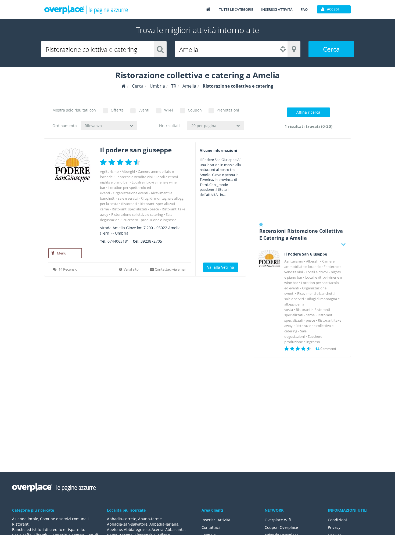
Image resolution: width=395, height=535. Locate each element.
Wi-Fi (168, 110)
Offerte (117, 110)
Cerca (331, 49)
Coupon (195, 110)
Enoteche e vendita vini (134, 176)
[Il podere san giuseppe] (72, 164)
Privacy (334, 527)
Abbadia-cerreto (121, 518)
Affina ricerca (308, 112)
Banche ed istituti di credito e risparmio (48, 529)
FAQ (304, 9)
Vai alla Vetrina (220, 267)
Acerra (157, 529)
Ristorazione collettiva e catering (137, 214)
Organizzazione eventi (130, 193)
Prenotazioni (228, 110)
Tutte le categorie (236, 9)
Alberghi (128, 171)
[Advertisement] (302, 180)
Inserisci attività (277, 9)
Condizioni (337, 519)
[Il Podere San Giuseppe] (269, 258)
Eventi (143, 110)
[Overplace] (124, 86)
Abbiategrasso (137, 529)
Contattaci (211, 527)
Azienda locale (25, 518)
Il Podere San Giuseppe (305, 254)
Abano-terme (150, 518)
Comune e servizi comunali (64, 518)
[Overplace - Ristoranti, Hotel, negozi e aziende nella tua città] (86, 9)
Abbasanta (175, 529)
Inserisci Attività (216, 519)
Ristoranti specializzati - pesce (135, 209)
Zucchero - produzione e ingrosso (150, 219)
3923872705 (151, 241)
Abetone (114, 529)
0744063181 (118, 241)
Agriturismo (109, 171)
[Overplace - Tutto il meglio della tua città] (208, 9)
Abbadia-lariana (163, 524)
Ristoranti (129, 203)
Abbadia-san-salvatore (127, 524)
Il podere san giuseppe (136, 149)
